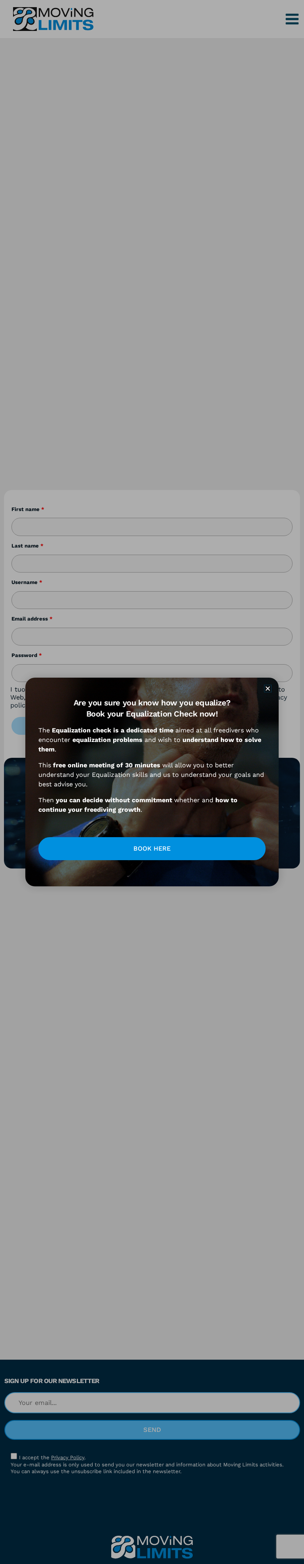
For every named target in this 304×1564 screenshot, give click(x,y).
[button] (268, 689)
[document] (152, 782)
